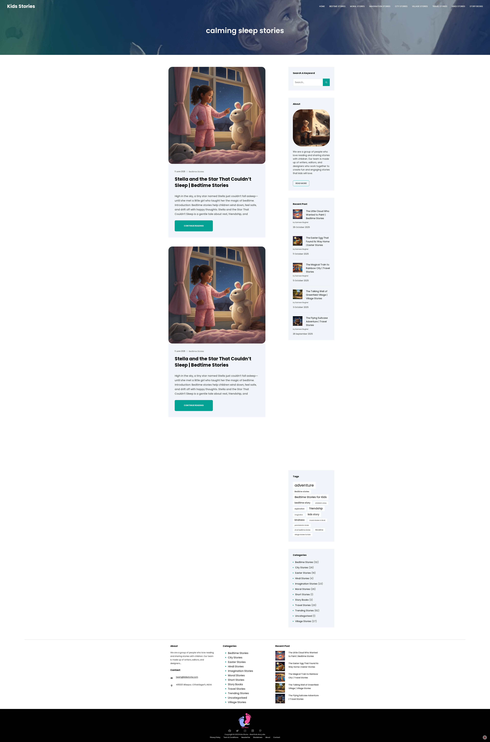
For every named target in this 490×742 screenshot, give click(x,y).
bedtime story (302, 502)
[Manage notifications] (485, 737)
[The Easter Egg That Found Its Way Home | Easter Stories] (297, 241)
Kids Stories (21, 6)
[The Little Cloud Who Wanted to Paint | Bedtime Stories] (297, 214)
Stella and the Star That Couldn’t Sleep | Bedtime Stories (213, 182)
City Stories (301, 567)
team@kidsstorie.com (187, 677)
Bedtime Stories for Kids (311, 497)
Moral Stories (302, 589)
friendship (316, 508)
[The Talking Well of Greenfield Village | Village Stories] (297, 295)
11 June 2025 (180, 171)
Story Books (302, 599)
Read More (301, 183)
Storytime (319, 530)
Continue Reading (194, 225)
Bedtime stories (302, 491)
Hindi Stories (302, 578)
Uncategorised (303, 615)
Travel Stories (303, 605)
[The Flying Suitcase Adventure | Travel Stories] (297, 321)
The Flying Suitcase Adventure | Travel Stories (317, 321)
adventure (304, 485)
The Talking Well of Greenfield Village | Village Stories (316, 295)
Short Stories (302, 594)
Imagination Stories (306, 583)
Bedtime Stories (196, 171)
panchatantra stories (302, 525)
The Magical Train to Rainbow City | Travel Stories (318, 268)
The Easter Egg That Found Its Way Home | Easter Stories (317, 241)
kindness (300, 520)
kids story (313, 514)
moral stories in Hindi (317, 520)
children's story (320, 503)
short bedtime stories (302, 530)
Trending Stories (304, 610)
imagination (299, 515)
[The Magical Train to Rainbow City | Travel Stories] (297, 268)
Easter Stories (303, 572)
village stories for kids (303, 534)
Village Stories (303, 621)
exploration (299, 509)
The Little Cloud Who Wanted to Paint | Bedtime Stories (317, 215)
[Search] (326, 82)
